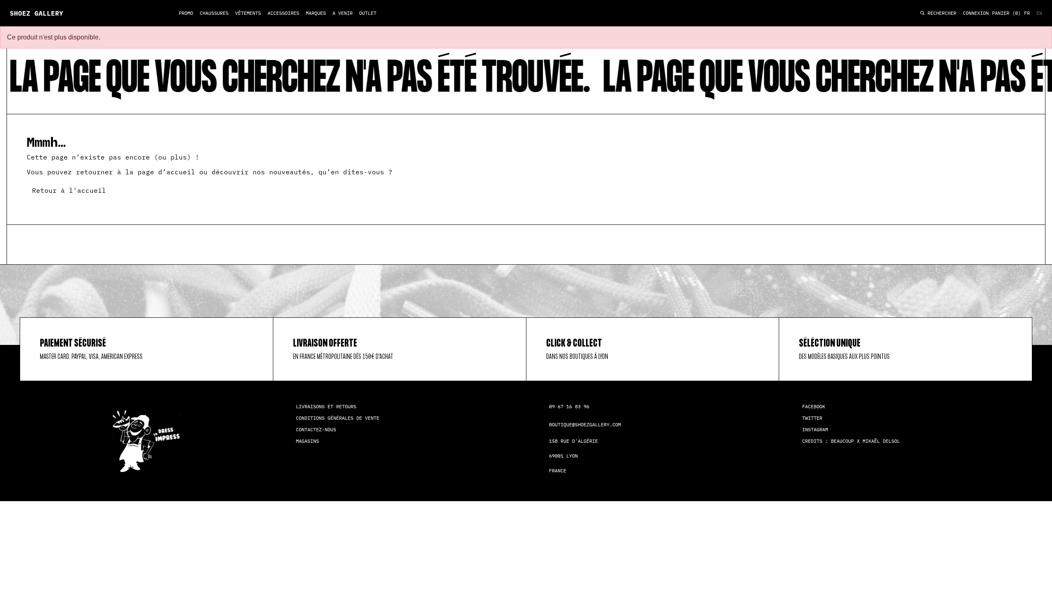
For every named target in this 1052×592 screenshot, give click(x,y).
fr (1027, 13)
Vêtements (248, 13)
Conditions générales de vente (337, 418)
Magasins (307, 441)
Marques (316, 13)
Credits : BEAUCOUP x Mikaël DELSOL (851, 441)
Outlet (367, 13)
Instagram (815, 429)
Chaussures (214, 13)
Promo (186, 13)
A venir (342, 13)
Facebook (813, 406)
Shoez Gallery (36, 13)
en (1039, 13)
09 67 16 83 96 (569, 406)
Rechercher (940, 13)
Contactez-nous (316, 429)
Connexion (976, 13)
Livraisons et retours (326, 406)
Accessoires (283, 13)
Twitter (812, 418)
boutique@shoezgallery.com (585, 424)
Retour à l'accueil (69, 190)
